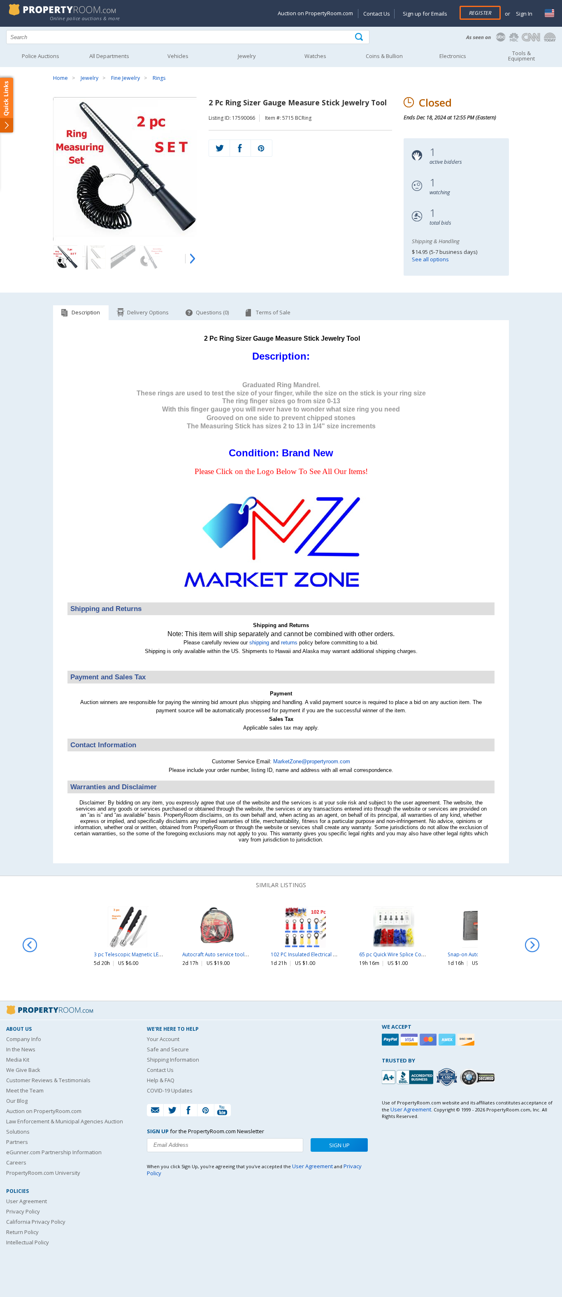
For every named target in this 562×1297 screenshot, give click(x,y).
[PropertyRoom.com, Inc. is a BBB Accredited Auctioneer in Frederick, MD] (408, 1076)
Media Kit (17, 1059)
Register (480, 12)
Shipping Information (173, 1059)
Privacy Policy (23, 1211)
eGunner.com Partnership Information (54, 1152)
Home (60, 77)
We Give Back (23, 1070)
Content (8, 104)
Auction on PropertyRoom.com (315, 13)
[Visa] (410, 1040)
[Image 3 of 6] (123, 257)
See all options (430, 259)
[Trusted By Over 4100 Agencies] (447, 1077)
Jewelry (89, 77)
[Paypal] (391, 1040)
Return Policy (22, 1232)
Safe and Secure (168, 1049)
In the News (20, 1049)
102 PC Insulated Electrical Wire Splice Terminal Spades (335, 954)
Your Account (163, 1039)
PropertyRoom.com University (43, 1172)
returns (289, 642)
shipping (259, 642)
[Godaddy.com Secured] (478, 1077)
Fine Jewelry (125, 77)
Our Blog (17, 1100)
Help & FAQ (160, 1080)
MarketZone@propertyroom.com (311, 761)
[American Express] (448, 1040)
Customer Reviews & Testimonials (48, 1080)
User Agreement (26, 1201)
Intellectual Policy (27, 1242)
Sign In (523, 13)
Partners (17, 1142)
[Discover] (466, 1040)
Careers (16, 1162)
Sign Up (339, 1145)
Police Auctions (40, 56)
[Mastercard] (429, 1040)
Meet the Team (25, 1090)
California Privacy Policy (35, 1221)
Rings (159, 77)
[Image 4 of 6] (151, 257)
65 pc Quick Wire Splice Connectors (400, 954)
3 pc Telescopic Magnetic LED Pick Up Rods (144, 954)
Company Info (23, 1039)
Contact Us (376, 13)
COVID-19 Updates (170, 1090)
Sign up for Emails (425, 13)
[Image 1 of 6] (125, 169)
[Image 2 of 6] (94, 257)
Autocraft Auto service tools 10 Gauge (226, 954)
